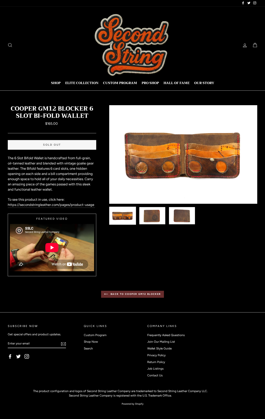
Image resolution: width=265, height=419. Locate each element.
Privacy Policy (156, 355)
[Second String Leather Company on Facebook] (10, 356)
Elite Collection (81, 83)
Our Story (204, 83)
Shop (56, 83)
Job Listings (155, 368)
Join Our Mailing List (161, 341)
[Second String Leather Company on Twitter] (18, 356)
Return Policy (156, 362)
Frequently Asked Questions (166, 335)
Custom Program (120, 83)
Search (88, 348)
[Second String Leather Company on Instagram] (26, 356)
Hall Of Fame (177, 83)
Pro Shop (150, 83)
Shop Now (91, 341)
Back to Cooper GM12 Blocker (135, 294)
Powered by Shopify (133, 403)
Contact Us (155, 375)
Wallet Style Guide (159, 348)
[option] (183, 154)
